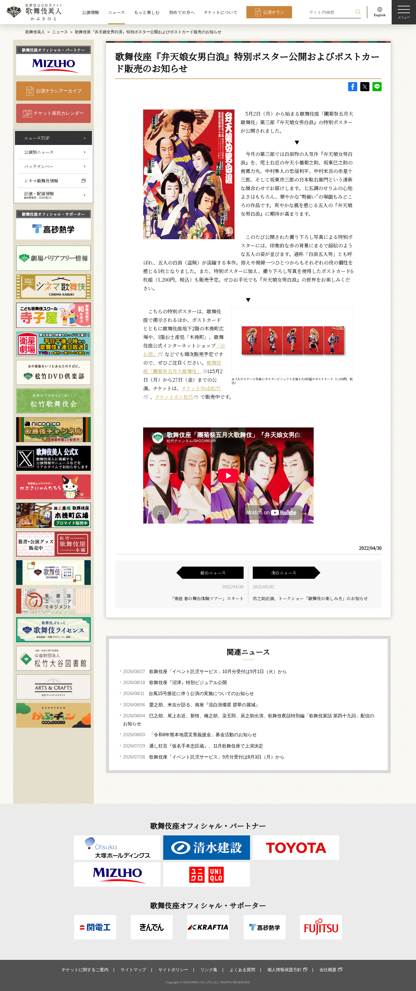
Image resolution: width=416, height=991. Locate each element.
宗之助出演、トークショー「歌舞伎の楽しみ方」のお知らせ (310, 598)
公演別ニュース (39, 152)
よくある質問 (242, 969)
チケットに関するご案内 (85, 969)
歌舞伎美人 (35, 32)
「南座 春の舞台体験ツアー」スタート (207, 598)
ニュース (116, 12)
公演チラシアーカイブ (59, 90)
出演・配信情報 (39, 195)
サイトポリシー (173, 969)
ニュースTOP (37, 138)
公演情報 (90, 12)
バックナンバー (38, 166)
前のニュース (213, 573)
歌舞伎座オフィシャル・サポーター (53, 214)
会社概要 (328, 969)
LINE (377, 86)
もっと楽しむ (147, 12)
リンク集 (208, 969)
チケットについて (220, 12)
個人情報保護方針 (284, 969)
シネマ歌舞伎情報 (41, 181)
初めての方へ (182, 12)
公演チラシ (273, 12)
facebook (352, 86)
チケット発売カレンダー (58, 113)
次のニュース (283, 573)
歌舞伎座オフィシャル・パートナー (53, 50)
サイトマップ (133, 969)
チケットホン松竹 (174, 396)
